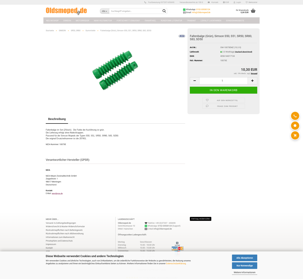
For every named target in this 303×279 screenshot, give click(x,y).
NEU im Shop (52, 20)
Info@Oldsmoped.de (201, 12)
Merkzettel (252, 2)
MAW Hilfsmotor (103, 20)
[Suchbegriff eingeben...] (164, 11)
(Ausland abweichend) (243, 52)
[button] (226, 2)
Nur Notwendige (245, 265)
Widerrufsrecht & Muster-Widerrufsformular (65, 226)
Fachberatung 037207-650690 (161, 2)
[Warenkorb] (295, 135)
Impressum (51, 244)
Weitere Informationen (244, 272)
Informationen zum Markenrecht (60, 237)
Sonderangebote (235, 20)
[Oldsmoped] (70, 11)
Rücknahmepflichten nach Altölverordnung (64, 233)
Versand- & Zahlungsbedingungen (61, 223)
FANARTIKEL (150, 20)
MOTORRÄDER (82, 20)
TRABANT (191, 20)
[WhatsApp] (295, 126)
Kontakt (214, 2)
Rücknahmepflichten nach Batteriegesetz (64, 230)
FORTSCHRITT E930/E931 (128, 20)
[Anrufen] (295, 116)
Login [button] (238, 2)
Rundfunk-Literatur (171, 20)
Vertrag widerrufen (200, 219)
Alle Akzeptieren (244, 258)
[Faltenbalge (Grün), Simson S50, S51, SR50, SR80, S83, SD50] (115, 70)
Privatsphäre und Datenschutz (59, 241)
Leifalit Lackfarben (211, 20)
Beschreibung (57, 119)
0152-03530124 (203, 9)
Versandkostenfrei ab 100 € (191, 2)
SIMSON (67, 20)
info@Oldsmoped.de (163, 229)
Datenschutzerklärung (176, 263)
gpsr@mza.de (57, 194)
